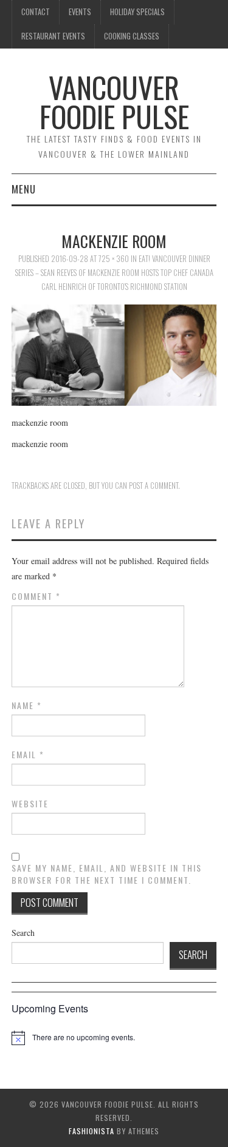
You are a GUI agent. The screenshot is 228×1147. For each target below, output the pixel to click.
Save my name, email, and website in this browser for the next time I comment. (107, 874)
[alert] (83, 1037)
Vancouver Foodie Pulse (114, 102)
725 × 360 (113, 258)
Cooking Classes (131, 36)
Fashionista (91, 1131)
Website (30, 804)
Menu (24, 189)
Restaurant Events (53, 36)
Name (27, 705)
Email (28, 754)
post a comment (153, 485)
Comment (36, 596)
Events (80, 12)
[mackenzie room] (114, 354)
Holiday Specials (137, 12)
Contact (35, 12)
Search (23, 932)
